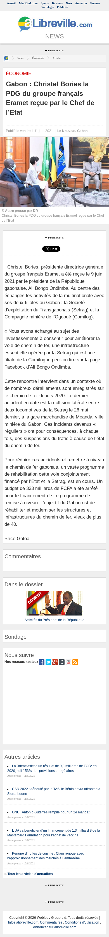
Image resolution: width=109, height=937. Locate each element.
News (69, 3)
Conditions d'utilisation (82, 922)
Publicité (62, 7)
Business (57, 3)
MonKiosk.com (28, 3)
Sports (45, 3)
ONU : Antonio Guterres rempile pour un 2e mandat (50, 812)
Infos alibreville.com (23, 922)
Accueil (11, 3)
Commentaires (51, 922)
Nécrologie (47, 7)
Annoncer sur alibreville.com (54, 927)
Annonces (81, 3)
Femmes (95, 3)
